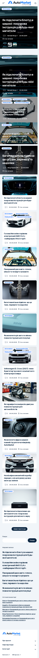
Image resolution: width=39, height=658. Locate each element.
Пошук (4, 536)
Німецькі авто (7, 12)
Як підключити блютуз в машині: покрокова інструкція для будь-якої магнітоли (17, 555)
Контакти (5, 655)
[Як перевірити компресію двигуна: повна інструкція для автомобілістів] (19, 391)
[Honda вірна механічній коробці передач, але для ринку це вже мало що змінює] (19, 463)
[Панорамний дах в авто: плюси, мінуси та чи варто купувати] (19, 133)
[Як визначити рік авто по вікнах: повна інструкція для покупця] (19, 323)
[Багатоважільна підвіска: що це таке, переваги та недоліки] (19, 160)
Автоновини (6, 9)
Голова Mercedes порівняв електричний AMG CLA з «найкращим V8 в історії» (15, 565)
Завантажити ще (19, 529)
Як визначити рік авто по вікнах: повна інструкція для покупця (17, 589)
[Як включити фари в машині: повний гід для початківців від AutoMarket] (19, 427)
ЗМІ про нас (15, 655)
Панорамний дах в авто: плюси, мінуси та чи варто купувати (17, 574)
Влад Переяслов (7, 614)
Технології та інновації (22, 12)
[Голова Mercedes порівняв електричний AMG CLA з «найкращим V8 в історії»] (19, 27)
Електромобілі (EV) (20, 9)
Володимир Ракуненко (9, 618)
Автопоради (7, 57)
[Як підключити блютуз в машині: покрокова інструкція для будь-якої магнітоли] (19, 76)
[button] (3, 3)
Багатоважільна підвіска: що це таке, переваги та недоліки (17, 582)
